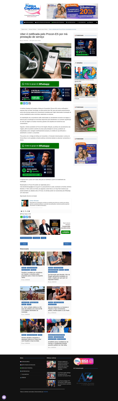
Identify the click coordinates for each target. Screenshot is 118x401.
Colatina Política (25, 302)
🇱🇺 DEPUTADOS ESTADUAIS (42, 22)
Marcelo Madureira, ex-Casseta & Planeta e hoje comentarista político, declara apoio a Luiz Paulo (58, 308)
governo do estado (26, 237)
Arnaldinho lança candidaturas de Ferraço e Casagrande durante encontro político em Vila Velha (58, 343)
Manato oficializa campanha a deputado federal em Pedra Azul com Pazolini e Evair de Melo (31, 339)
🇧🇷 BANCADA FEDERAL (58, 22)
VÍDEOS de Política (53, 271)
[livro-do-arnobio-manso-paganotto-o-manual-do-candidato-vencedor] (45, 227)
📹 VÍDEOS (90, 22)
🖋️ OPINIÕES (78, 63)
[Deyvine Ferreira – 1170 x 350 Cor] (72, 11)
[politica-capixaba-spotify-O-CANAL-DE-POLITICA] (37, 163)
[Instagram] (23, 211)
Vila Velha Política (61, 339)
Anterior (24, 243)
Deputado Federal (34, 302)
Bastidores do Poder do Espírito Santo (56, 334)
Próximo (67, 243)
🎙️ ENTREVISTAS (70, 22)
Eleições (24, 267)
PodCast (61, 269)
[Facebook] (25, 211)
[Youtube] (21, 211)
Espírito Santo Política (36, 40)
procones (37, 237)
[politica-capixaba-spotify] (45, 94)
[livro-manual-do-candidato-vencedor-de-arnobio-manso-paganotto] (86, 121)
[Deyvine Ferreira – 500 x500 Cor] (86, 152)
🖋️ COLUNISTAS (81, 22)
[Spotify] (29, 211)
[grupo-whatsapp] (40, 84)
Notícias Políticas (25, 269)
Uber (44, 237)
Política (66, 269)
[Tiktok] (27, 211)
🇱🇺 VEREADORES (28, 22)
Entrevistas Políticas (58, 267)
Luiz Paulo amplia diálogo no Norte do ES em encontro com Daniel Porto (64, 374)
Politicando (33, 269)
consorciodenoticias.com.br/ (36, 207)
